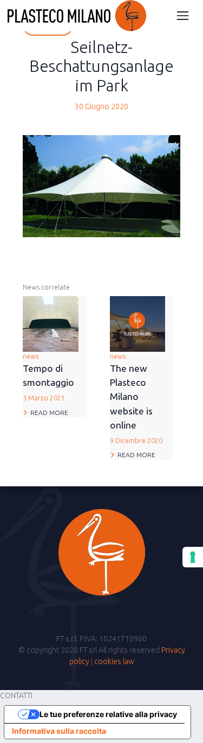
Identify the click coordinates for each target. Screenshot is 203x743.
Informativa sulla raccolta (59, 730)
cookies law (114, 661)
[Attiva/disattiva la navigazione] (182, 15)
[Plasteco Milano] (77, 15)
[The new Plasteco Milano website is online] (138, 323)
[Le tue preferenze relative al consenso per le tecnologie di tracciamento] (192, 557)
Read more (49, 412)
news (48, 377)
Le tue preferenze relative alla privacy (108, 714)
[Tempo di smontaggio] (50, 323)
